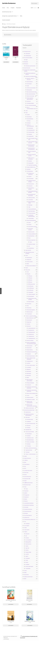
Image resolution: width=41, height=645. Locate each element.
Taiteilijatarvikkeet (30, 103)
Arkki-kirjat (27, 417)
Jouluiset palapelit (31, 294)
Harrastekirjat (30, 178)
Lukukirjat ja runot (30, 437)
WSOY (25, 578)
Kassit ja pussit (29, 345)
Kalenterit (29, 326)
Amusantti (27, 533)
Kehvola (26, 550)
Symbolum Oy (26, 517)
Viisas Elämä (26, 574)
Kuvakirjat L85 (30, 136)
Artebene (27, 537)
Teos (25, 521)
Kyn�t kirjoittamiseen (28, 482)
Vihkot (25, 572)
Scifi (29, 246)
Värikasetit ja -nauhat (31, 399)
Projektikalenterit (31, 332)
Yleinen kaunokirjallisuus (31, 220)
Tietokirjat (29, 445)
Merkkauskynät (28, 55)
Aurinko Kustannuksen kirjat (29, 410)
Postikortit (29, 384)
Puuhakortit (26, 497)
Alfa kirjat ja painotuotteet (30, 65)
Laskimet (28, 363)
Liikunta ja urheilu (31, 197)
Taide (29, 207)
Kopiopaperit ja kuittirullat (32, 351)
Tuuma (25, 570)
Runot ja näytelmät (31, 240)
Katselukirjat (29, 116)
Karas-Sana (26, 472)
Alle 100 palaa (30, 286)
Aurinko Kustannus (9, 3)
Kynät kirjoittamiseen (31, 355)
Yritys (8, 7)
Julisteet (28, 324)
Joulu (26, 110)
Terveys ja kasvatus (31, 213)
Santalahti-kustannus (28, 509)
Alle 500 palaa (30, 290)
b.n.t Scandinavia (28, 539)
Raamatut (29, 425)
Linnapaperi (27, 558)
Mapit (26, 59)
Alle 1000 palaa (31, 288)
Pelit (28, 305)
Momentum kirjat (27, 484)
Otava (25, 486)
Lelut (28, 271)
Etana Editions (26, 464)
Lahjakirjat (29, 421)
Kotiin (26, 255)
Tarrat (28, 395)
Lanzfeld (27, 554)
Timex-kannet (26, 529)
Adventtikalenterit (30, 317)
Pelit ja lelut (27, 269)
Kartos (25, 474)
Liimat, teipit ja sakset (31, 365)
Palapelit (28, 273)
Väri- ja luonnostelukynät (31, 105)
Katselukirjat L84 (31, 130)
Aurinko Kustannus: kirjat (6, 11)
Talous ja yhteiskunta (32, 209)
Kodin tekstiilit (28, 250)
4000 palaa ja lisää (31, 284)
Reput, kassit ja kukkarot (31, 265)
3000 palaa (30, 282)
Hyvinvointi (30, 185)
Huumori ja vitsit (31, 231)
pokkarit (25, 492)
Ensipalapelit (30, 292)
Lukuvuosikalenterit (32, 328)
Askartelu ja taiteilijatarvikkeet (31, 76)
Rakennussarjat (31, 301)
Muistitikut (29, 375)
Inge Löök (27, 548)
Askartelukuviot (30, 81)
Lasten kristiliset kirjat (31, 423)
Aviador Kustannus (27, 458)
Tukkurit (25, 531)
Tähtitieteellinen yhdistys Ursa (29, 519)
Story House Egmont (28, 515)
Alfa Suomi (26, 63)
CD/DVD (28, 114)
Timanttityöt (29, 313)
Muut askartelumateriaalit (32, 91)
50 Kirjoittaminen (27, 51)
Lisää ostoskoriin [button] (10, 604)
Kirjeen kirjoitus (30, 349)
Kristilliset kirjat (31, 132)
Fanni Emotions (28, 543)
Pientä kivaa (29, 307)
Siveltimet (29, 101)
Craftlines (26, 460)
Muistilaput (29, 373)
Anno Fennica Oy (27, 67)
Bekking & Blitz (28, 541)
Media (21, 15)
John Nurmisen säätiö (28, 470)
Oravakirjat (27, 523)
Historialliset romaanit (32, 226)
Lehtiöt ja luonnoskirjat (31, 87)
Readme (25, 499)
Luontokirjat (30, 199)
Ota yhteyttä (0, 290)
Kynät (28, 85)
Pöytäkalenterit (31, 330)
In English (12, 7)
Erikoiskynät (27, 53)
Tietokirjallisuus (30, 171)
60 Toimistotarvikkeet (28, 57)
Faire (25, 466)
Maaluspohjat (29, 89)
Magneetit (29, 369)
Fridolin (26, 546)
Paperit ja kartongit (30, 96)
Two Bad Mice (27, 568)
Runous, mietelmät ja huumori (31, 448)
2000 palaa (30, 280)
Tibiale (25, 527)
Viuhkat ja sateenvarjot (29, 408)
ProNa (26, 560)
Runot (29, 120)
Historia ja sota (31, 183)
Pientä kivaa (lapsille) (31, 309)
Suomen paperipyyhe (29, 566)
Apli (26, 535)
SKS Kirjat (26, 513)
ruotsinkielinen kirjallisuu (28, 503)
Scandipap (27, 564)
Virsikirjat (28, 427)
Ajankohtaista (28, 412)
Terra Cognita (26, 525)
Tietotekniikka (31, 218)
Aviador (25, 456)
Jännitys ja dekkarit (31, 233)
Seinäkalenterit (31, 334)
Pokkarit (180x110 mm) (31, 167)
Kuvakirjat (29, 122)
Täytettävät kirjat (31, 211)
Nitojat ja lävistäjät (30, 382)
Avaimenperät (29, 257)
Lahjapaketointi (30, 361)
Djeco (25, 462)
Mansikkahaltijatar (30, 439)
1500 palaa (30, 277)
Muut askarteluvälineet (31, 93)
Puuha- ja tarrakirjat (30, 441)
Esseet (29, 222)
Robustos (26, 501)
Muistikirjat (29, 371)
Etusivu (3, 7)
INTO (25, 468)
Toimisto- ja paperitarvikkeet (30, 315)
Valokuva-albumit (30, 397)
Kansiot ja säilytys (30, 340)
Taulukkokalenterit (31, 338)
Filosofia (29, 176)
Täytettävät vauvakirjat (32, 165)
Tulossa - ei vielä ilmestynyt (30, 454)
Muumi (26, 267)
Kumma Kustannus (27, 476)
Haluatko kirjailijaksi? (6, 19)
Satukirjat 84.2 (30, 163)
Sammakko (26, 507)
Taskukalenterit (31, 336)
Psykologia (30, 204)
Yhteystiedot (18, 7)
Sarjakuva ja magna (31, 244)
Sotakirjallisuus (31, 248)
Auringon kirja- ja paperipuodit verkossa (9, 15)
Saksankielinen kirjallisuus (29, 505)
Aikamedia (26, 61)
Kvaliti (25, 480)
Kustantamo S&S (27, 478)
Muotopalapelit (31, 296)
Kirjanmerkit (29, 347)
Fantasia (29, 224)
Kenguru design (28, 552)
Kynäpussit (29, 353)
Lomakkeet (29, 367)
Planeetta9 (26, 490)
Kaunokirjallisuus (30, 118)
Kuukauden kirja (28, 429)
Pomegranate (26, 494)
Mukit (28, 263)
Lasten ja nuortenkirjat (29, 431)
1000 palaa (30, 275)
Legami (26, 556)
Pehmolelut (29, 303)
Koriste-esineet (30, 261)
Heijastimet (29, 259)
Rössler (26, 562)
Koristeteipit (29, 83)
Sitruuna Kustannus (27, 511)
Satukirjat (30, 161)
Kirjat (26, 112)
